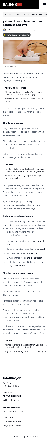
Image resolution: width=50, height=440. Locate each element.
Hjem (19, 14)
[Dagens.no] (21, 4)
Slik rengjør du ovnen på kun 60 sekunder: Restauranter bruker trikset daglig (24, 93)
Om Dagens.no (9, 383)
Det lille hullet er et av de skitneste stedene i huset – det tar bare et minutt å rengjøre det (24, 170)
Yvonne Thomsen (11, 400)
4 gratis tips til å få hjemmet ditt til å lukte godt (25, 351)
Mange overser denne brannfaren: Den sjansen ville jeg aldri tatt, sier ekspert (26, 346)
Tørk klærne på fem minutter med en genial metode (24, 100)
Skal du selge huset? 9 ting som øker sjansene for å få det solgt (25, 177)
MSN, (5, 386)
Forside (8, 14)
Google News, (14, 386)
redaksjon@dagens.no (13, 411)
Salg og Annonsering (12, 425)
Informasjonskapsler (12, 421)
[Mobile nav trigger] (44, 4)
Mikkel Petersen (13, 30)
